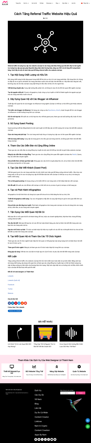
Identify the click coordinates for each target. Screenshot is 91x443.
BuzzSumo (51, 110)
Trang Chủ (18, 3)
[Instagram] (45, 439)
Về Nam (42, 3)
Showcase (49, 3)
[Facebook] (39, 439)
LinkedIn (10, 276)
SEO (46, 18)
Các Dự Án (34, 3)
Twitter (10, 289)
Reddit (74, 154)
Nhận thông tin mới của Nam (67, 390)
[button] (9, 303)
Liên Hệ (73, 3)
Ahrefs (58, 110)
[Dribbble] (48, 439)
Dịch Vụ (25, 3)
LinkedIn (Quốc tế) (14, 280)
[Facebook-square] (55, 439)
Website (10, 293)
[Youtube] (51, 439)
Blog (57, 3)
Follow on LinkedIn (15, 311)
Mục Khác (64, 3)
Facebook (11, 285)
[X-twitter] (42, 439)
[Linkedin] (35, 439)
